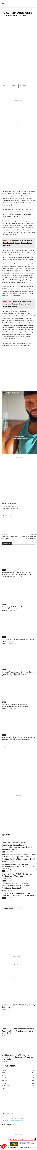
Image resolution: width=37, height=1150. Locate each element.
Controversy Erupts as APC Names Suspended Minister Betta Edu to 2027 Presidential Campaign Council (17, 886)
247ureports (4, 578)
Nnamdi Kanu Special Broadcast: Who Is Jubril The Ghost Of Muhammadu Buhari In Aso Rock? (18, 1031)
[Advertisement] (18, 40)
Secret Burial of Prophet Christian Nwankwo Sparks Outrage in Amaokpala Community (18, 866)
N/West (32, 19)
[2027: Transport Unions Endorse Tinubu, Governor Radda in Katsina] (18, 626)
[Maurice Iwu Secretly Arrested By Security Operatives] (18, 994)
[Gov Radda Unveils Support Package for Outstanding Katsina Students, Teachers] (18, 691)
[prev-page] (3, 747)
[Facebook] (5, 90)
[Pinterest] (12, 90)
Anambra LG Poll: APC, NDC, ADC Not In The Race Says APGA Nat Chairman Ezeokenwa (18, 876)
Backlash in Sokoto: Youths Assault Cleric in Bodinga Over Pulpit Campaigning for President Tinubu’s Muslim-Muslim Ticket (17, 574)
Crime (3, 851)
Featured (4, 890)
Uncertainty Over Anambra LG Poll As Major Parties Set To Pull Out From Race (18, 894)
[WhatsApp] (16, 90)
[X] (8, 90)
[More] (21, 90)
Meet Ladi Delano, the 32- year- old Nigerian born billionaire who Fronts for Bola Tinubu (17, 1057)
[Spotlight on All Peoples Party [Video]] (18, 928)
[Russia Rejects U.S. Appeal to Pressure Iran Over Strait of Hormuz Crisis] (7, 963)
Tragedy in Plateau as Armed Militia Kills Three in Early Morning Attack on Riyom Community (23, 952)
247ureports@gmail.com (16, 1120)
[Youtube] (12, 1131)
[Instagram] (7, 515)
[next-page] (5, 747)
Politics (3, 880)
